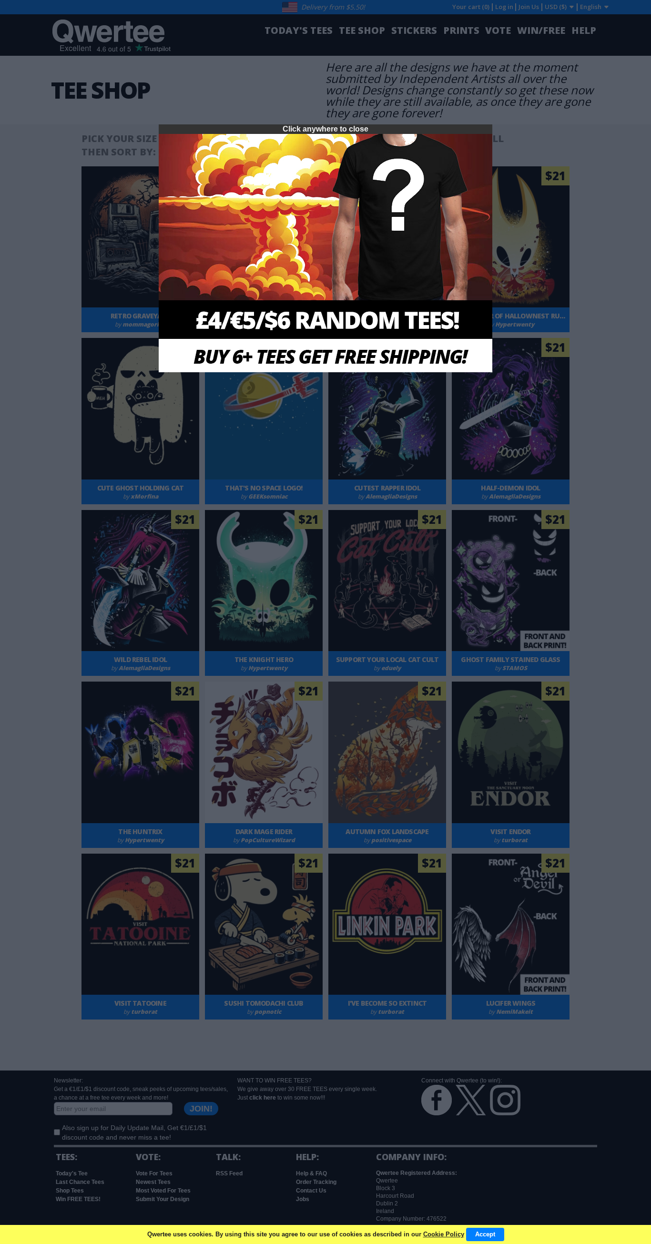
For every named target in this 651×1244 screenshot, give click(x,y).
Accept (485, 1234)
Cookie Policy (443, 1234)
